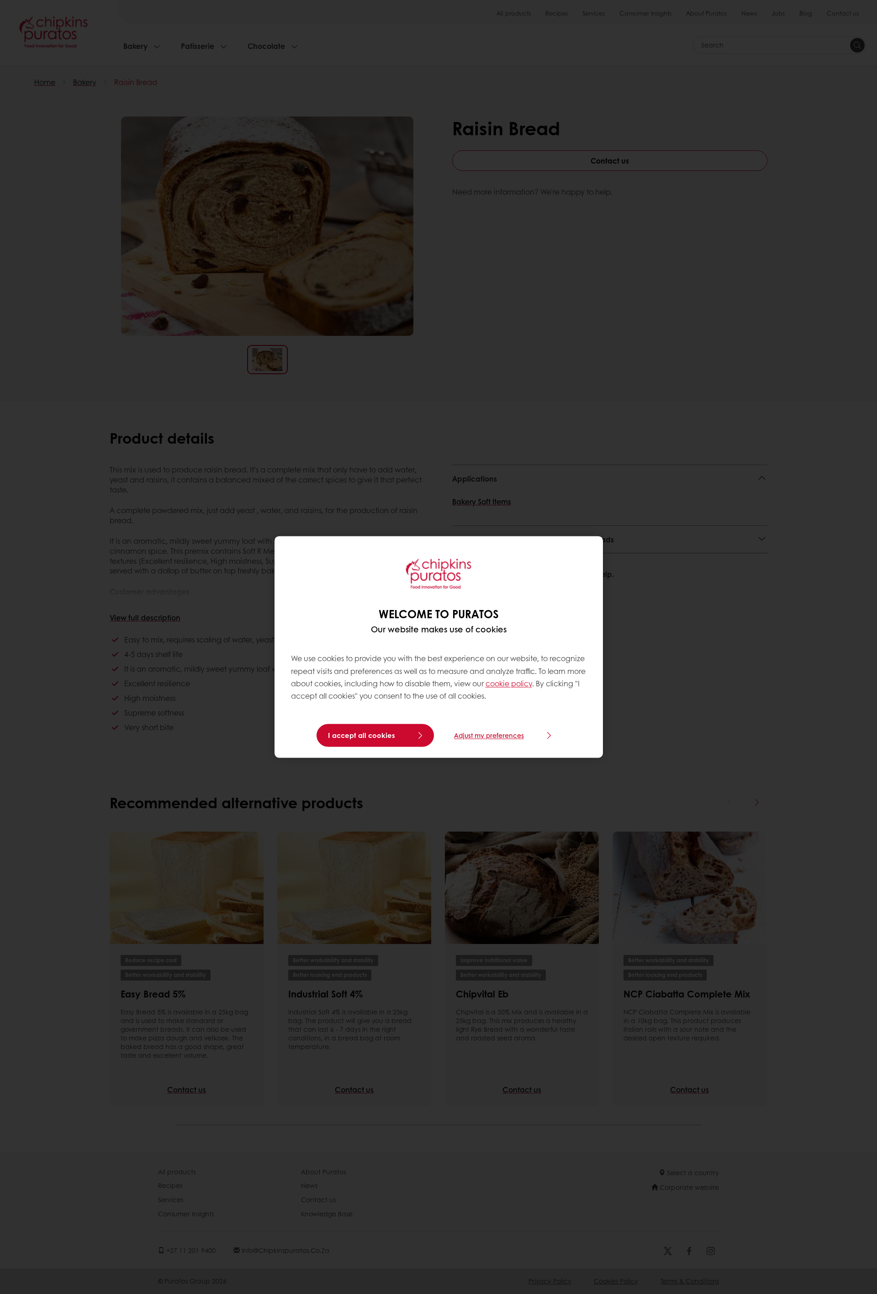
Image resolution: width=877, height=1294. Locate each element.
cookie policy (509, 683)
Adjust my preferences (489, 735)
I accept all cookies (361, 736)
